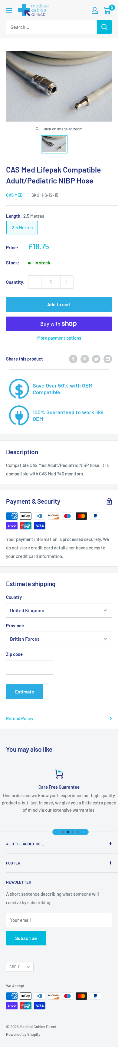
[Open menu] (9, 10)
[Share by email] (107, 358)
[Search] (104, 27)
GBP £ (14, 966)
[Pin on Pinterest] (84, 358)
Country (14, 597)
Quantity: (15, 282)
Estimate (24, 691)
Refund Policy (19, 718)
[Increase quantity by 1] (67, 282)
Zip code (14, 654)
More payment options (59, 338)
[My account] (95, 10)
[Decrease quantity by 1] (34, 282)
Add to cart (59, 304)
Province (15, 625)
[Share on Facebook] (73, 358)
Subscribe (26, 938)
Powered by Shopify (23, 1034)
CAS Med (14, 195)
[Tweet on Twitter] (96, 358)
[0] (107, 10)
